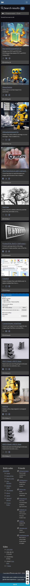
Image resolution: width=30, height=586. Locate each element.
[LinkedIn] (27, 575)
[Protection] (6, 251)
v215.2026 (9, 549)
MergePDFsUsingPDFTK (11, 48)
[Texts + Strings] (6, 178)
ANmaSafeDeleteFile (10, 132)
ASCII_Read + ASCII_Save (11, 361)
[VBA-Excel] (3, 58)
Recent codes (10, 478)
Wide (9, 566)
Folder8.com (22, 509)
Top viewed (9, 490)
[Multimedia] (6, 331)
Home (8, 473)
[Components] (6, 95)
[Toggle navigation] (26, 2)
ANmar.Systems (23, 471)
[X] (27, 582)
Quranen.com (23, 528)
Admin (8, 495)
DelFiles (5, 207)
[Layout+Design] (6, 58)
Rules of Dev (10, 476)
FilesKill (5, 278)
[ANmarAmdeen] (9, 58)
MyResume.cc (23, 480)
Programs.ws (23, 498)
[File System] (6, 140)
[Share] (27, 572)
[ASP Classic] (3, 178)
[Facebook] (27, 580)
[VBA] (3, 140)
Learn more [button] (20, 579)
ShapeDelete (7, 87)
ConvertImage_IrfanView (11, 323)
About (8, 493)
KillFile (5, 406)
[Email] (27, 577)
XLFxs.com (22, 489)
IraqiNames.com (24, 535)
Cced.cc (21, 521)
